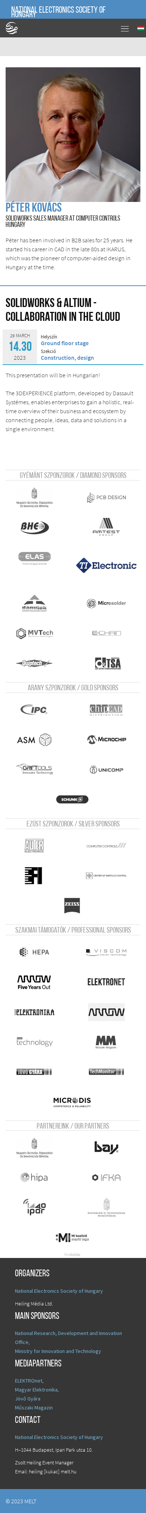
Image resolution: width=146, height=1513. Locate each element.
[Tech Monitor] (106, 1072)
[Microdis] (72, 1102)
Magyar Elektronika (36, 1389)
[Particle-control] (106, 876)
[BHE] (34, 527)
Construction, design (67, 357)
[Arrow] (106, 1012)
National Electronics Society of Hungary (58, 12)
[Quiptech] (34, 663)
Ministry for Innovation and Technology (58, 1351)
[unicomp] (106, 769)
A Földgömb (15, 28)
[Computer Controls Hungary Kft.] (106, 846)
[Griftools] (34, 769)
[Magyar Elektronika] (34, 1012)
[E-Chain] (106, 633)
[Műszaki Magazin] (106, 1042)
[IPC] (34, 710)
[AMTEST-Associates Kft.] (106, 527)
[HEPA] (34, 952)
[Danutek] (34, 603)
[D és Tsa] (108, 663)
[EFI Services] (34, 876)
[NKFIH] (34, 1148)
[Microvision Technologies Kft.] (34, 633)
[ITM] (106, 1207)
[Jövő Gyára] (34, 1072)
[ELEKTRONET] (106, 982)
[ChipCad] (106, 710)
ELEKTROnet (28, 1380)
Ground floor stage (65, 343)
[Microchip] (106, 740)
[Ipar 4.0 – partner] (34, 1207)
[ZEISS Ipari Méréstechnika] (72, 906)
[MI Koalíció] (72, 1237)
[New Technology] (34, 1042)
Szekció (48, 352)
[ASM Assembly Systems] (34, 740)
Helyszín (49, 337)
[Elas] (34, 557)
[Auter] (34, 846)
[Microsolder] (106, 603)
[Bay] (106, 1148)
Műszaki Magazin (34, 1407)
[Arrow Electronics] (34, 982)
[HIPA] (34, 1177)
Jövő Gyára (27, 1398)
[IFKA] (106, 1177)
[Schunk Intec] (72, 799)
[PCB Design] (106, 497)
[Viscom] (106, 952)
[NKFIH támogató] (34, 497)
